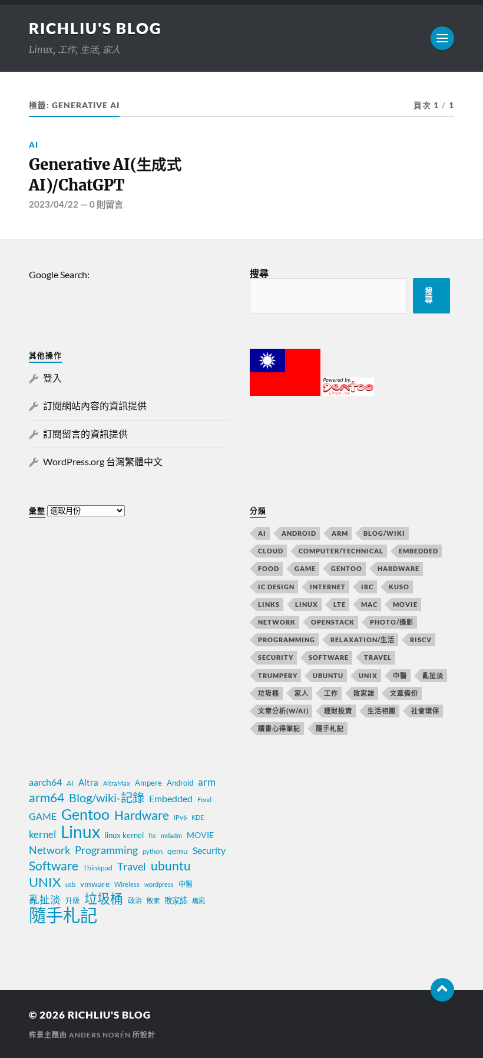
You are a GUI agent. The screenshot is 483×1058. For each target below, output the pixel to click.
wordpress (159, 884)
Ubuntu (328, 675)
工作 (331, 693)
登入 (52, 377)
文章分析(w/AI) (283, 711)
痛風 (198, 901)
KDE (197, 817)
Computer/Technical (341, 551)
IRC (367, 586)
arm (207, 782)
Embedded (418, 551)
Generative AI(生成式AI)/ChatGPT (105, 174)
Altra (88, 782)
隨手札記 (330, 728)
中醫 (400, 675)
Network (277, 622)
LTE (339, 604)
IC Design (276, 586)
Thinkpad (98, 867)
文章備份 (404, 693)
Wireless (127, 884)
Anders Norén (100, 1034)
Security (275, 657)
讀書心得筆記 (279, 728)
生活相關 (382, 711)
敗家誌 (364, 693)
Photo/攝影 (391, 622)
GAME (305, 568)
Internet (328, 586)
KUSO (399, 586)
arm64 (46, 797)
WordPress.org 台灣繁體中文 (103, 461)
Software (329, 657)
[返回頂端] (442, 990)
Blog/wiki (384, 533)
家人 (302, 693)
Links (269, 604)
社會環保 (425, 711)
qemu (177, 851)
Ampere (148, 782)
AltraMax (116, 783)
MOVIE (405, 604)
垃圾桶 (268, 693)
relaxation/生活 (362, 639)
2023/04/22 (53, 204)
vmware (95, 884)
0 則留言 (106, 204)
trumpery (277, 675)
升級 (72, 900)
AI (33, 144)
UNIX (368, 675)
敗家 (153, 901)
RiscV (421, 639)
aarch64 (45, 781)
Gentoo (346, 568)
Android (299, 533)
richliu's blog (95, 28)
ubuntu (171, 866)
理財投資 (338, 711)
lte (152, 835)
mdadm (171, 835)
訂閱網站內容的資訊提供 (95, 405)
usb (70, 884)
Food (268, 568)
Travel (378, 657)
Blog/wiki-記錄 (106, 797)
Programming (286, 639)
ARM (340, 533)
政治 (135, 900)
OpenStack (333, 622)
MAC (369, 604)
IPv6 (180, 817)
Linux (306, 604)
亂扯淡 (433, 675)
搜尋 (259, 273)
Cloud (270, 551)
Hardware (398, 568)
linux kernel (124, 835)
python (153, 851)
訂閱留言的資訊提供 (85, 433)
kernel (42, 834)
